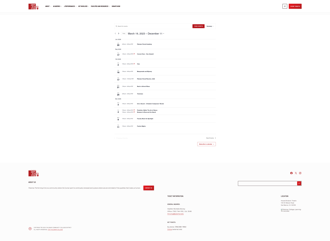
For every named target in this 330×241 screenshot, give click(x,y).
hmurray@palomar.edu (175, 214)
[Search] (299, 183)
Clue (138, 64)
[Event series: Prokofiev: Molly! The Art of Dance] (134, 110)
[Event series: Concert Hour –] (134, 54)
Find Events (198, 26)
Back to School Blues (143, 86)
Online (169, 229)
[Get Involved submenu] (88, 6)
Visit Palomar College (55, 229)
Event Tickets (295, 6)
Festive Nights (141, 126)
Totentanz (140, 94)
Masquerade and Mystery (144, 71)
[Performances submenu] (76, 6)
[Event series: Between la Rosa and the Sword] (134, 112)
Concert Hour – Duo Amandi (145, 54)
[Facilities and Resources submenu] (109, 6)
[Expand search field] (284, 6)
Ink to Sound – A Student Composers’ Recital (150, 104)
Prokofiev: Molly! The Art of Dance (147, 110)
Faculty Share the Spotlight (145, 118)
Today (123, 33)
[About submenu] (50, 6)
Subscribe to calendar (205, 144)
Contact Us (148, 188)
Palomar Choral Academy (144, 44)
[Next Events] (119, 33)
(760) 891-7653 (180, 227)
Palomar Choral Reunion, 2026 (146, 79)
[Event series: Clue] (134, 64)
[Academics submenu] (61, 6)
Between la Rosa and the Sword (146, 112)
